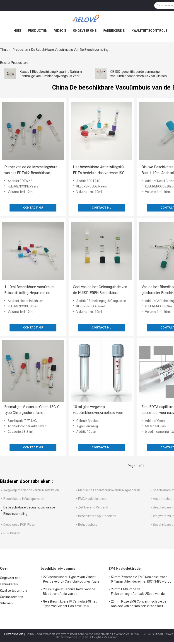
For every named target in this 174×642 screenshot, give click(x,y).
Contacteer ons (11, 597)
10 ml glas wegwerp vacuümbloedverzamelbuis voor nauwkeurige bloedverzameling (98, 410)
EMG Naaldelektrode (92, 499)
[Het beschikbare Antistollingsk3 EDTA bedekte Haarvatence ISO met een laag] (101, 131)
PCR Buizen (11, 533)
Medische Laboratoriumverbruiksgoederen (109, 490)
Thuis (4, 49)
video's (60, 30)
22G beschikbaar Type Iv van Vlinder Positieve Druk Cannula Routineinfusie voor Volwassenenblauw (71, 580)
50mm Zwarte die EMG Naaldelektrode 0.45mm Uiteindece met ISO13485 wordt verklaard (141, 580)
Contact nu (33, 207)
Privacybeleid (14, 634)
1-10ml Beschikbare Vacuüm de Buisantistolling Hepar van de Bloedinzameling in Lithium (29, 290)
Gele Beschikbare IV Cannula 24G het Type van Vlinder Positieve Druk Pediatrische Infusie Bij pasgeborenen (71, 604)
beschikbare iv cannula (58, 568)
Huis (17, 30)
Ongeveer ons (85, 30)
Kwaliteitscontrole (149, 30)
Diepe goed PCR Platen (19, 524)
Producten (37, 30)
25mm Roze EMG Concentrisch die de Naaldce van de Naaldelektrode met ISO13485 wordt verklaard (138, 604)
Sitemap (6, 603)
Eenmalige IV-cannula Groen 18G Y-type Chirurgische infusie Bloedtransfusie (32, 410)
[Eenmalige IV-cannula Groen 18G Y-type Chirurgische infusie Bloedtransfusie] (33, 371)
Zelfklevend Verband (93, 507)
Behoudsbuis (87, 524)
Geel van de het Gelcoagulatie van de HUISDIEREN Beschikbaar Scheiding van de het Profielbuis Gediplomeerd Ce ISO (100, 290)
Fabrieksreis (114, 30)
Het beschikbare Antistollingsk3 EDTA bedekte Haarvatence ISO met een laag (99, 170)
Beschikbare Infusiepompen (23, 499)
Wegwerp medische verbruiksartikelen (31, 490)
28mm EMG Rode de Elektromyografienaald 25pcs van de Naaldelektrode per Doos (138, 592)
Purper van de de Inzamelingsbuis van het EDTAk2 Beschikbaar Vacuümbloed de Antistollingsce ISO (30, 170)
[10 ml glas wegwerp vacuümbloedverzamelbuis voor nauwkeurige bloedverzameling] (101, 371)
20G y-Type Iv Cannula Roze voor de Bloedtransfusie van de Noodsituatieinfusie (69, 592)
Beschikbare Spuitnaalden (97, 516)
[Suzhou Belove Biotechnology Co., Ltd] (87, 20)
